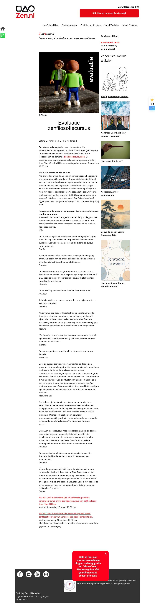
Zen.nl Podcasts (129, 25)
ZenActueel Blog (51, 25)
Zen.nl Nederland (68, 141)
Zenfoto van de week (91, 25)
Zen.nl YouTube (111, 25)
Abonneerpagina (70, 25)
